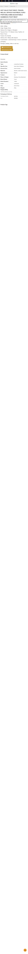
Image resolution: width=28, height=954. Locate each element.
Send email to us (7, 47)
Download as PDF (7, 49)
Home (1, 6)
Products (6, 6)
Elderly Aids (12, 6)
